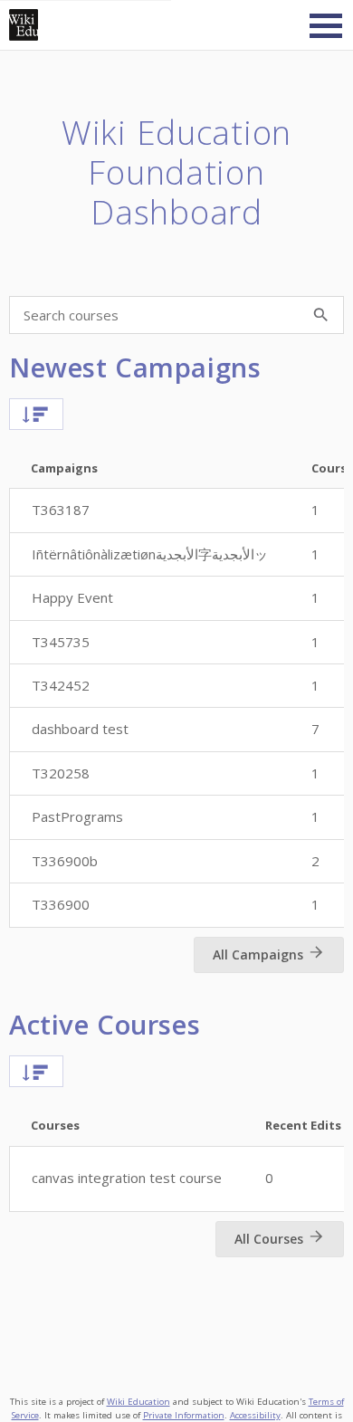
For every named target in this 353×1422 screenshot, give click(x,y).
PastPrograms (77, 816)
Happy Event (72, 597)
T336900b (65, 861)
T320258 (61, 773)
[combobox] (20, 416)
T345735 (61, 642)
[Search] (320, 315)
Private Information (183, 1415)
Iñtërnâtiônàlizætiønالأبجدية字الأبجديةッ (150, 554)
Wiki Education (138, 1402)
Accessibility (255, 1415)
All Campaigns (258, 954)
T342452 (61, 685)
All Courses (268, 1238)
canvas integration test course (127, 1178)
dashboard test (80, 729)
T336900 (61, 904)
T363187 (61, 510)
